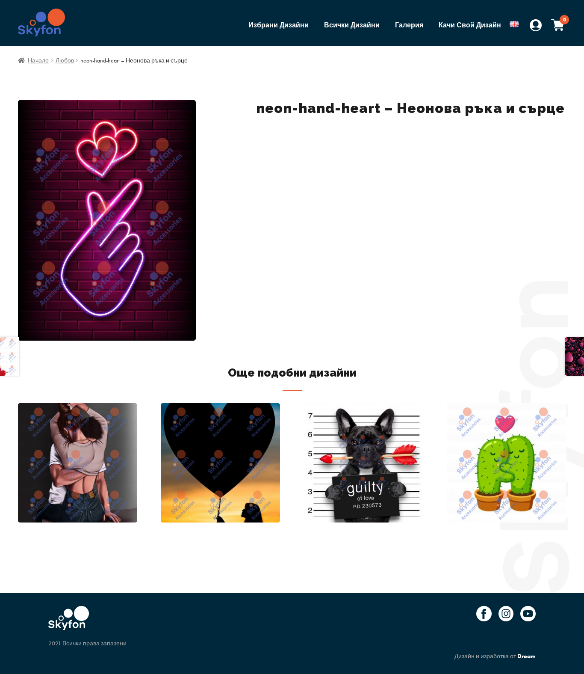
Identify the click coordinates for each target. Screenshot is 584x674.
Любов (65, 60)
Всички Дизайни (352, 25)
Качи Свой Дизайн (470, 25)
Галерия (409, 25)
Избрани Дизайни (278, 25)
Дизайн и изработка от (495, 656)
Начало (38, 60)
